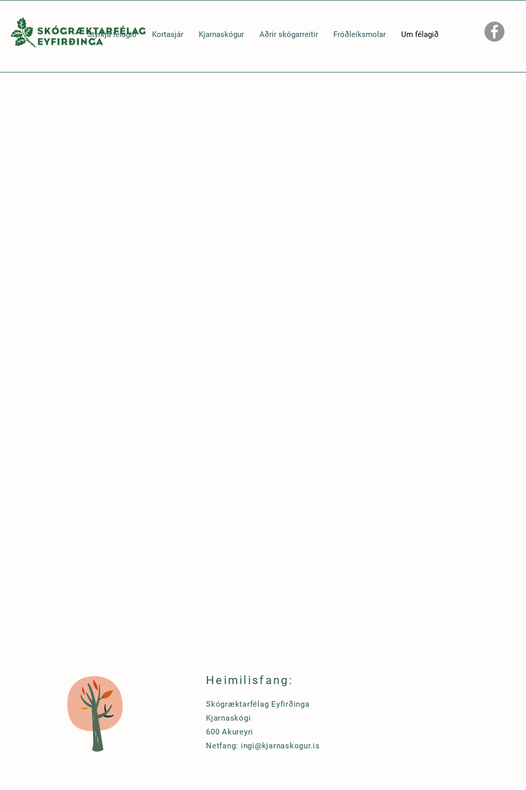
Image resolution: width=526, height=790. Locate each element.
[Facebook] (494, 32)
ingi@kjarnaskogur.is (280, 745)
